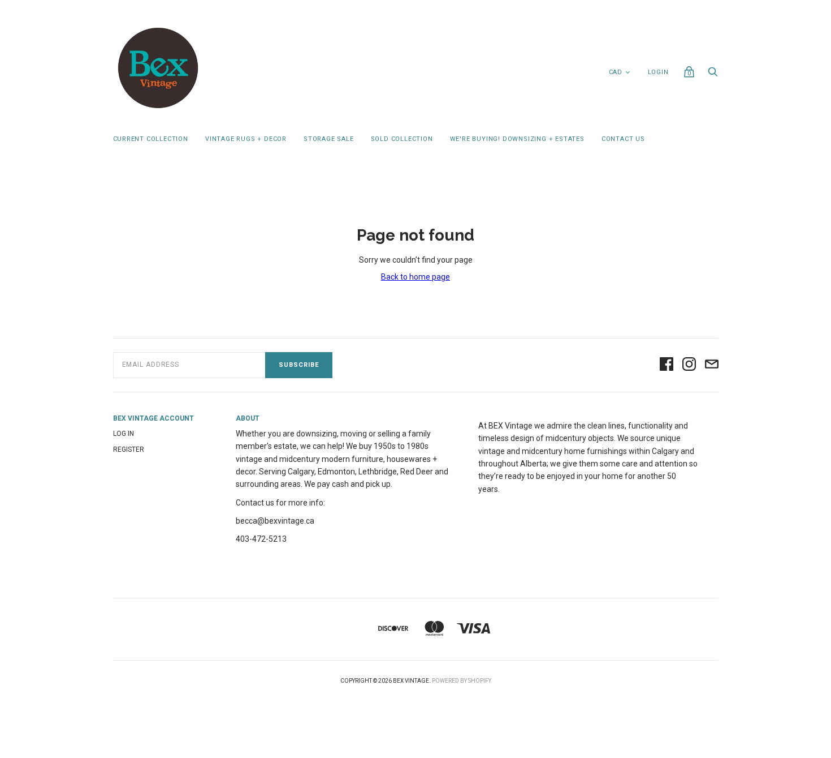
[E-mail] (712, 364)
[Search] (713, 74)
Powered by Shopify (461, 681)
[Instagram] (689, 364)
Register (128, 449)
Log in (123, 434)
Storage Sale (329, 139)
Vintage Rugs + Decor (246, 139)
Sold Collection (402, 139)
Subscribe (299, 365)
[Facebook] (666, 364)
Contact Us (623, 139)
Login (658, 72)
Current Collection (150, 139)
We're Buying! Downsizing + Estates (517, 139)
